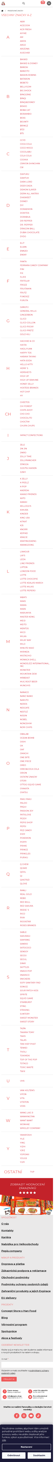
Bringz (24, 126)
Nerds (23, 704)
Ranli (23, 890)
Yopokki (24, 1154)
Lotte (23, 575)
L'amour (24, 552)
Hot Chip (25, 392)
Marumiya (25, 613)
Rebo (23, 898)
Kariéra (6, 1237)
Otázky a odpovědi (14, 1391)
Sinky (23, 963)
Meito (23, 624)
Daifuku (24, 174)
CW (21, 167)
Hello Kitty (26, 364)
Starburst (26, 1002)
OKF (22, 749)
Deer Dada (26, 186)
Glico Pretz (27, 330)
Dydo (23, 236)
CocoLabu (25, 152)
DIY (21, 205)
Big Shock (25, 90)
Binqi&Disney (27, 102)
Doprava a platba (13, 1263)
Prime (23, 846)
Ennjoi (24, 251)
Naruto (24, 700)
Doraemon (26, 209)
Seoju (23, 955)
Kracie (24, 537)
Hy (21, 395)
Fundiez (24, 296)
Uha (22, 1081)
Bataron (25, 79)
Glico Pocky (27, 326)
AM (21, 37)
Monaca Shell (28, 659)
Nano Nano (26, 696)
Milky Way (25, 640)
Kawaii (23, 502)
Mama (23, 605)
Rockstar (25, 921)
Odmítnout (13, 1455)
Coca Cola (26, 144)
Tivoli (23, 1052)
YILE (22, 1139)
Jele (22, 445)
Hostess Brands (29, 388)
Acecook (25, 25)
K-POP (23, 486)
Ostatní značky (28, 777)
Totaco (24, 1063)
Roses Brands (28, 925)
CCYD (22, 140)
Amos (23, 41)
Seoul (23, 959)
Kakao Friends (28, 494)
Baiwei (24, 59)
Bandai (24, 67)
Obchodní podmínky (15, 1277)
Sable (23, 932)
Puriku (24, 857)
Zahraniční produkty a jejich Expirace (26, 1291)
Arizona (24, 49)
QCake (23, 868)
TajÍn (23, 1028)
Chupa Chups (27, 426)
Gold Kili (25, 334)
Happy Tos (26, 353)
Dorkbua (25, 217)
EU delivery (8, 1297)
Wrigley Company (30, 1128)
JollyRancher (28, 460)
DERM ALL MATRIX (29, 193)
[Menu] (49, 3)
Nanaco (24, 692)
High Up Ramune (29, 380)
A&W (22, 21)
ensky (23, 255)
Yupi (22, 1162)
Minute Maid (27, 648)
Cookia (24, 159)
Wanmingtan (27, 1116)
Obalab (24, 734)
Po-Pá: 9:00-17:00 (40, 1391)
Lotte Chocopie (29, 579)
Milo (22, 644)
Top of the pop (28, 1059)
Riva (22, 917)
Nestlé (24, 712)
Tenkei (23, 1048)
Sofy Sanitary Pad (30, 983)
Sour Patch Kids (29, 990)
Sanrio (24, 944)
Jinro (23, 452)
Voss (22, 1106)
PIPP (22, 834)
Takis (23, 1036)
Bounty (24, 122)
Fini (22, 269)
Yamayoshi (26, 1135)
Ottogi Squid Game (30, 784)
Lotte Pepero (28, 590)
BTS (22, 133)
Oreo (23, 765)
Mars (23, 609)
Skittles (24, 967)
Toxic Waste (26, 1067)
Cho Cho (25, 414)
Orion (23, 773)
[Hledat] (23, 3)
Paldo (23, 803)
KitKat (23, 521)
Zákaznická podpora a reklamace (23, 1270)
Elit (22, 243)
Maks (23, 601)
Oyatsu (24, 792)
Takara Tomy (27, 1032)
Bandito (24, 71)
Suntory (25, 1014)
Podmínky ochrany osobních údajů (24, 1284)
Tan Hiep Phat (28, 1044)
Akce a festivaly (11, 1338)
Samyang (25, 940)
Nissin (23, 715)
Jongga (24, 464)
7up (32, 1172)
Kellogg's (25, 506)
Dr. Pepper (26, 225)
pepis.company (40, 1397)
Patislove (25, 814)
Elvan (23, 247)
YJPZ (22, 1150)
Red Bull (25, 902)
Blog (4, 1317)
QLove (23, 883)
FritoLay (25, 281)
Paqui (23, 807)
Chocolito (26, 418)
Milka (23, 636)
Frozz (23, 285)
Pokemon (25, 838)
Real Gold (26, 894)
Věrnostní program (14, 1324)
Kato (22, 498)
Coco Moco (26, 148)
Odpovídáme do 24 (14, 1397)
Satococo (25, 948)
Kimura (24, 510)
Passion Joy (26, 811)
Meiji (22, 620)
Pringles (25, 853)
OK (21, 746)
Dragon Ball (27, 228)
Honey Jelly (27, 384)
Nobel (23, 719)
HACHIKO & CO (27, 341)
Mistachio (25, 655)
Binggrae (25, 94)
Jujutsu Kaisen (28, 468)
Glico (23, 319)
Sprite (23, 994)
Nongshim (26, 723)
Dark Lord (26, 182)
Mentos (24, 628)
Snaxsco (25, 975)
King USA (25, 518)
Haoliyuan (26, 349)
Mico (22, 632)
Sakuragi (25, 936)
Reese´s (24, 910)
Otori (23, 781)
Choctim (25, 422)
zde (4, 1440)
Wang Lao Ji (26, 1112)
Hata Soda (26, 360)
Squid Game (26, 998)
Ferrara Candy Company (34, 265)
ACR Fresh (26, 29)
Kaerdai (24, 490)
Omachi (24, 753)
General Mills (28, 311)
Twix (22, 1071)
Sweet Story (27, 1022)
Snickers (25, 979)
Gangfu (24, 307)
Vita (22, 1098)
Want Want (26, 1120)
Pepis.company (11, 1250)
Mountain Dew (28, 674)
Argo (23, 45)
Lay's (22, 555)
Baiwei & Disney (29, 63)
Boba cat (25, 110)
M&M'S (23, 597)
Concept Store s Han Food (18, 1310)
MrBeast (25, 678)
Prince (24, 850)
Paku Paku (26, 799)
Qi (21, 876)
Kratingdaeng (28, 541)
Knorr (24, 529)
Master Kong (27, 617)
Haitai (23, 345)
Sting (23, 1006)
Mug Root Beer (28, 681)
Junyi (23, 472)
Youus (23, 1158)
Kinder (24, 514)
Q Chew (24, 864)
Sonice (24, 986)
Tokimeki (25, 1055)
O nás (5, 1223)
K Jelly (24, 479)
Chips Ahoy (26, 410)
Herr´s (24, 368)
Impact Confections (31, 435)
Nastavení (26, 1447)
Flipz (23, 277)
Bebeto (24, 83)
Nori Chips (26, 727)
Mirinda (24, 652)
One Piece (25, 761)
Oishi (23, 742)
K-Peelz (24, 482)
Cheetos (25, 402)
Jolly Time (26, 456)
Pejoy (23, 818)
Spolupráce (9, 1331)
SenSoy (24, 951)
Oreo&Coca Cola (29, 769)
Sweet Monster (29, 1018)
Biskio (23, 106)
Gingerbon (26, 315)
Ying (22, 1143)
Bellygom (25, 87)
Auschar (25, 53)
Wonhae (25, 1124)
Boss (22, 118)
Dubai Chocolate (30, 232)
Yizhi (22, 1146)
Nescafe (24, 708)
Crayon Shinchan (30, 163)
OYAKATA (24, 788)
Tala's (23, 1040)
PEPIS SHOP (26, 822)
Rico (22, 914)
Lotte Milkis (27, 587)
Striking (25, 1010)
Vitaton (24, 1102)
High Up (24, 376)
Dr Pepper (26, 221)
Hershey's (25, 372)
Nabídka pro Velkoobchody (20, 1244)
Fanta (23, 261)
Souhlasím (39, 1455)
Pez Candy (26, 830)
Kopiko (24, 533)
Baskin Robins (28, 75)
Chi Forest (26, 406)
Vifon (23, 1094)
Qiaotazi (25, 880)
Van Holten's (27, 1090)
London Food (28, 571)
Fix (21, 273)
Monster (25, 670)
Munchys (25, 685)
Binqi (23, 98)
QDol (23, 872)
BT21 (22, 129)
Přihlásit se (9, 1379)
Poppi (23, 842)
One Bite (25, 757)
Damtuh (24, 178)
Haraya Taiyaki (28, 356)
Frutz (23, 292)
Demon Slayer (28, 189)
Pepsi (23, 826)
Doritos (24, 213)
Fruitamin (25, 289)
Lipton (24, 567)
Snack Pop (26, 971)
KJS (21, 525)
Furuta (24, 300)
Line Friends (27, 563)
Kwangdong (27, 545)
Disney (24, 201)
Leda (22, 559)
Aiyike (23, 33)
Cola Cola (26, 156)
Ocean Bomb (27, 738)
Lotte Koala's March (31, 583)
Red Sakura (26, 906)
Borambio (26, 114)
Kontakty (7, 1230)
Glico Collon (27, 322)
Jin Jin (23, 448)
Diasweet (25, 197)
